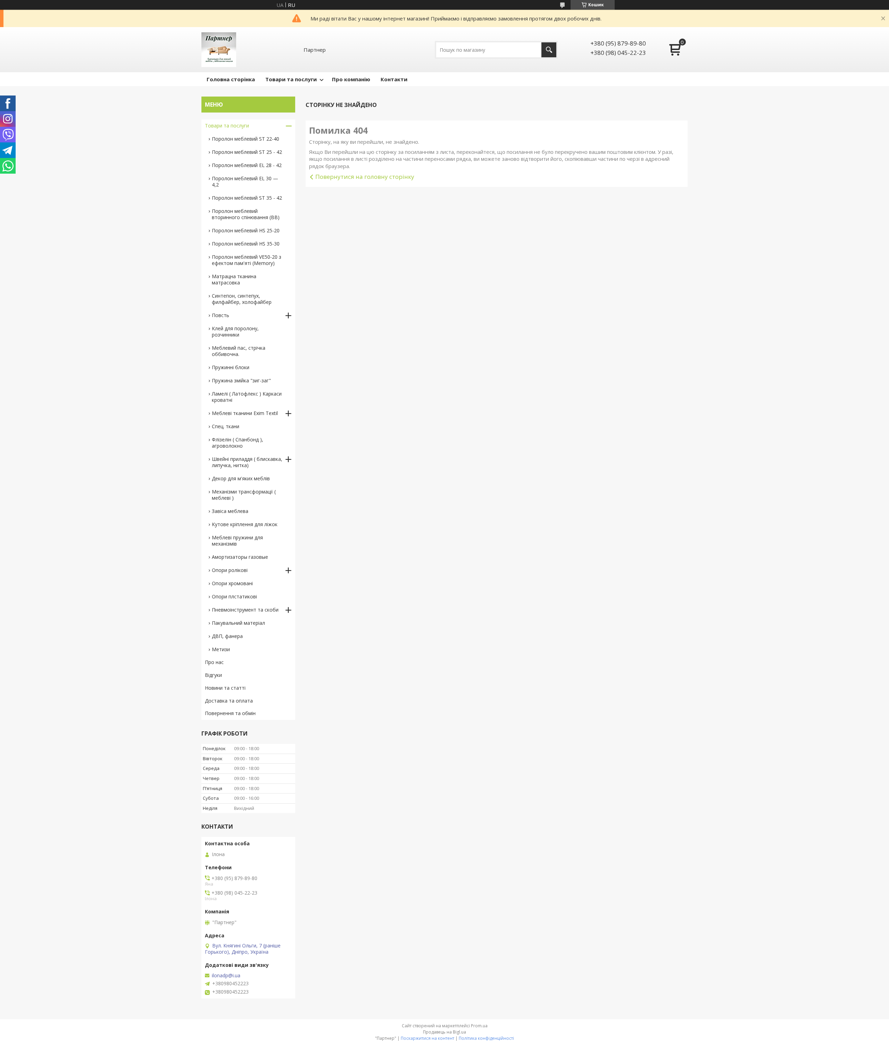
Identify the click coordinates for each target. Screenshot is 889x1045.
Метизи (221, 649)
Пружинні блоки (230, 367)
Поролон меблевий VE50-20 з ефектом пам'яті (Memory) (246, 260)
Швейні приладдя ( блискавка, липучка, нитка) (247, 462)
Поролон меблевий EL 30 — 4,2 (245, 181)
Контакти (394, 79)
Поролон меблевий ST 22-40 (245, 138)
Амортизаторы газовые (240, 557)
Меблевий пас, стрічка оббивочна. (238, 351)
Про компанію (351, 79)
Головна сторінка (231, 79)
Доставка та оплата (229, 700)
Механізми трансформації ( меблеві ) (244, 494)
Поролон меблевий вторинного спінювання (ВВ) (246, 214)
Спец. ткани (225, 426)
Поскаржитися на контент (427, 1038)
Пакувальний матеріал (238, 623)
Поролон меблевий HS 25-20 (246, 230)
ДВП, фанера (227, 636)
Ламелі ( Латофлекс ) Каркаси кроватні (247, 396)
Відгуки (213, 675)
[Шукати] (548, 49)
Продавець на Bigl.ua (444, 1032)
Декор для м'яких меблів (241, 478)
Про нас (214, 662)
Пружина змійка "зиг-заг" (241, 380)
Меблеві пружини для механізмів (237, 540)
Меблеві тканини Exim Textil (245, 413)
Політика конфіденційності (486, 1038)
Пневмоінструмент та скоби (245, 609)
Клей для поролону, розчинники (235, 331)
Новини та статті (225, 688)
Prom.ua (479, 1026)
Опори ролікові (230, 570)
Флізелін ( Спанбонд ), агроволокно (237, 442)
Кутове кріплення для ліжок (244, 524)
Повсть (220, 315)
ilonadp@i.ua (226, 975)
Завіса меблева (230, 511)
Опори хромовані (232, 583)
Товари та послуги (291, 79)
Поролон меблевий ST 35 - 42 (247, 197)
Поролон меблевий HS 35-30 (246, 243)
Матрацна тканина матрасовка (234, 279)
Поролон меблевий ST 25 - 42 (247, 152)
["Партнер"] (218, 49)
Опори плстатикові (234, 596)
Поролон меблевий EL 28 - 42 (247, 165)
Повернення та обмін (230, 713)
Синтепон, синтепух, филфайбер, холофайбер (242, 298)
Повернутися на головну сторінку (364, 177)
